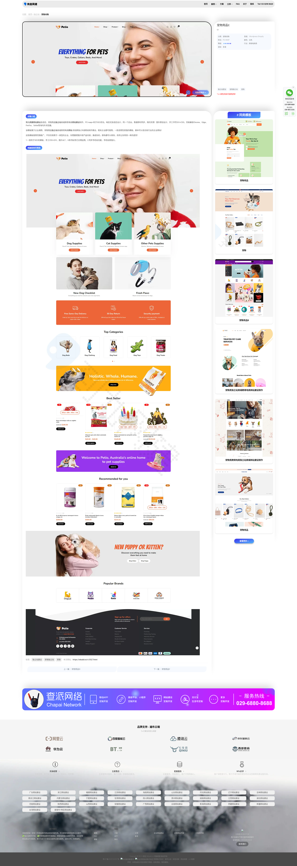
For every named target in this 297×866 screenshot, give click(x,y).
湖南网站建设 (205, 798)
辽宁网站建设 (233, 792)
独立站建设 (222, 89)
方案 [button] (222, 4)
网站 (70, 130)
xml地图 (191, 859)
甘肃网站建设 (120, 798)
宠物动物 (45, 14)
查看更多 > (244, 541)
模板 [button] (95, 839)
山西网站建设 (91, 804)
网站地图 (184, 859)
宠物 (242, 89)
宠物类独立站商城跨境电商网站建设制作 (244, 390)
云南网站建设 (176, 804)
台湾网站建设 (34, 810)
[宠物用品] (244, 148)
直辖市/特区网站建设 (63, 810)
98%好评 (240, 771)
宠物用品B (244, 320)
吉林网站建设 (262, 792)
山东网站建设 (176, 792)
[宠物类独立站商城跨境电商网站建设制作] (244, 358)
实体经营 (54, 771)
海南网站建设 (148, 792)
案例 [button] (213, 4)
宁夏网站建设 (91, 798)
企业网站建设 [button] (159, 833)
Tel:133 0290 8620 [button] (265, 4)
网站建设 (37, 122)
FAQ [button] (238, 4)
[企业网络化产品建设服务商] (148, 699)
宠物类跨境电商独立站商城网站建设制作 (244, 460)
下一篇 (162, 669)
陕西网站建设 (63, 804)
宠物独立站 (234, 89)
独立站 (36, 14)
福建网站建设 (91, 792)
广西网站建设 (148, 804)
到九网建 (29, 122)
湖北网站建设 (262, 798)
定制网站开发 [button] (179, 833)
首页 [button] (206, 4)
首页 (30, 14)
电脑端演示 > (200, 92)
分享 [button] (229, 4)
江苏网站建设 (120, 792)
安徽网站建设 (120, 804)
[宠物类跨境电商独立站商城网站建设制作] (244, 428)
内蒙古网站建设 (63, 798)
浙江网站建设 (63, 792)
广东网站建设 (34, 792)
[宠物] (244, 218)
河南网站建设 (34, 804)
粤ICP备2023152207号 (111, 859)
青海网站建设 (205, 804)
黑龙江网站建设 (34, 798)
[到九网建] (30, 4)
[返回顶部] (293, 113)
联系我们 (242, 844)
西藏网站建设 (233, 804)
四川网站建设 (148, 798)
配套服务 (178, 771)
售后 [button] (116, 839)
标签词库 (176, 859)
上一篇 (72, 669)
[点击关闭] (293, 87)
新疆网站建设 (262, 804)
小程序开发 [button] (200, 833)
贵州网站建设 (176, 798)
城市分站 (168, 859)
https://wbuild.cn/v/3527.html (85, 660)
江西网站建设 (233, 798)
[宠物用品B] (244, 288)
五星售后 (116, 771)
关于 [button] (245, 4)
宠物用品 (244, 180)
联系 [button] (252, 4)
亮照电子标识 (158, 859)
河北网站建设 (205, 792)
